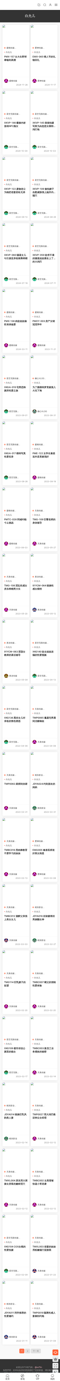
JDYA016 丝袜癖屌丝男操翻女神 (43, 918)
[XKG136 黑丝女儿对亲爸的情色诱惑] (15, 696)
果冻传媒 (39, 576)
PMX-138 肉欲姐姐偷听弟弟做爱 (15, 323)
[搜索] (44, 4)
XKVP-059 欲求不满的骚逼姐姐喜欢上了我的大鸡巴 (44, 258)
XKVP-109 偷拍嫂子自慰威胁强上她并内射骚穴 (44, 192)
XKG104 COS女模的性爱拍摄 (15, 1248)
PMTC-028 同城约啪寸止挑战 (15, 521)
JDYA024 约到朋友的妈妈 (43, 785)
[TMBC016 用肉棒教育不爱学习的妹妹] (15, 828)
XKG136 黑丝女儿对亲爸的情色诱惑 (14, 719)
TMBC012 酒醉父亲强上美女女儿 (15, 918)
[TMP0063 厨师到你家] (15, 762)
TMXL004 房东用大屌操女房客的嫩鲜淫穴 (16, 1182)
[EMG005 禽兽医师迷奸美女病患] (44, 828)
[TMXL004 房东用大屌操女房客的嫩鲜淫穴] (15, 1159)
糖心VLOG (39, 378)
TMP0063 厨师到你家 (16, 783)
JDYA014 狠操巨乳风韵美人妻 (15, 1116)
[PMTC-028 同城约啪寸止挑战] (15, 497)
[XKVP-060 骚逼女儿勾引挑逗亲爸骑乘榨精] (15, 233)
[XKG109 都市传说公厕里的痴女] (15, 1026)
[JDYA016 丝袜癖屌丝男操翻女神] (44, 894)
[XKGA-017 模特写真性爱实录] (15, 431)
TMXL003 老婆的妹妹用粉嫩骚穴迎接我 (44, 1248)
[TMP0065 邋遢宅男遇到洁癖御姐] (44, 696)
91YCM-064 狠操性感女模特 (43, 587)
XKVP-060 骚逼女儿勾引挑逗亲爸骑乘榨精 (16, 257)
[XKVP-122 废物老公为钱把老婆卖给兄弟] (15, 167)
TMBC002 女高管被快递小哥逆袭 (43, 1182)
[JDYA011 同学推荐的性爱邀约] (15, 1291)
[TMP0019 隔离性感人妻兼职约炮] (44, 1291)
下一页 (36, 1351)
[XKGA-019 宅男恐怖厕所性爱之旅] (15, 365)
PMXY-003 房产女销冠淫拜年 (43, 323)
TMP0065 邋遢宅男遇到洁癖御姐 (44, 719)
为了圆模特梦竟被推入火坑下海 (44, 389)
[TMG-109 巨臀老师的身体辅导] (44, 497)
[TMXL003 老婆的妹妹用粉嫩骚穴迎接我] (44, 1225)
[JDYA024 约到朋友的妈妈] (44, 762)
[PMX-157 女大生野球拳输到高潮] (15, 35)
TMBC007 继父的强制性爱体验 (44, 984)
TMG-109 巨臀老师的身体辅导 (44, 521)
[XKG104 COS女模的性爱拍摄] (15, 1225)
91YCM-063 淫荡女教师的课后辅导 (14, 653)
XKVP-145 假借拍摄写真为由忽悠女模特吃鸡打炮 (44, 126)
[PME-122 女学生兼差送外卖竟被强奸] (44, 431)
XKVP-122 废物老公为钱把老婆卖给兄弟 (15, 190)
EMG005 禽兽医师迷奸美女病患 (43, 851)
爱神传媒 (39, 48)
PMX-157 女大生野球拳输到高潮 (15, 58)
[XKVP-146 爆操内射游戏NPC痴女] (15, 101)
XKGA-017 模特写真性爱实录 (15, 455)
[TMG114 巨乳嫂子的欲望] (15, 960)
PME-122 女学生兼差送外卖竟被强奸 (43, 455)
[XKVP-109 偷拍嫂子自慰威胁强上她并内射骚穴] (44, 167)
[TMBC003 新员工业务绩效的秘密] (44, 1026)
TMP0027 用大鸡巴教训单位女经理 (44, 1116)
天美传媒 (39, 510)
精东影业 (39, 775)
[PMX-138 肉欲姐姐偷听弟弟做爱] (15, 299)
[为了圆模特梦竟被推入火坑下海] (44, 365)
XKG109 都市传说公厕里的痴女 (14, 1050)
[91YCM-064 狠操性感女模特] (44, 564)
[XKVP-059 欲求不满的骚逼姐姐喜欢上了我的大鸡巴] (44, 233)
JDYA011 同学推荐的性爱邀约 (15, 1314)
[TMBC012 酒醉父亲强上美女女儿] (15, 894)
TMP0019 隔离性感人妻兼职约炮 (44, 1314)
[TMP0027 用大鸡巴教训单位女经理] (44, 1092)
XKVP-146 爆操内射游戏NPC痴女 (15, 124)
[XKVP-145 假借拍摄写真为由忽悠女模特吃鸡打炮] (44, 101)
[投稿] (39, 4)
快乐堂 (7, 5)
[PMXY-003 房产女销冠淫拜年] (44, 299)
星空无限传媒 (12, 114)
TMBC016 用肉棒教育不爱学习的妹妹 (15, 851)
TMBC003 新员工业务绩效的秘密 (43, 1050)
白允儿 (9, 52)
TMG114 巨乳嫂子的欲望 (15, 984)
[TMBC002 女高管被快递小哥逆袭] (44, 1159)
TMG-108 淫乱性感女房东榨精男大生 (15, 587)
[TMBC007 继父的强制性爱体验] (44, 960)
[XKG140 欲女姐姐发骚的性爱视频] (44, 630)
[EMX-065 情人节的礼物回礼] (44, 35)
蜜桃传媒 (10, 48)
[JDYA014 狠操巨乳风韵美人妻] (15, 1092)
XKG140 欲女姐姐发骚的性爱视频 (43, 653)
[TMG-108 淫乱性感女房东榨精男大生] (15, 564)
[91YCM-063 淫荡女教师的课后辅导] (15, 630)
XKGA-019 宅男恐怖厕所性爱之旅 (15, 389)
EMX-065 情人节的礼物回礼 (44, 58)
